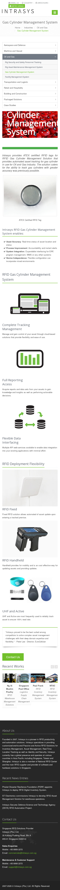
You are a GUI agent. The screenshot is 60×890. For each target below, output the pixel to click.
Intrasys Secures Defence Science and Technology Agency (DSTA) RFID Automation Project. (28, 806)
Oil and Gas (42, 27)
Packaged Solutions (13, 99)
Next (56, 666)
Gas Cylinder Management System (19, 72)
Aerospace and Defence (14, 45)
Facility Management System (17, 76)
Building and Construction (15, 93)
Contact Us (13, 657)
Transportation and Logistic (16, 82)
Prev (52, 666)
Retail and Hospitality (13, 87)
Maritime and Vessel (13, 50)
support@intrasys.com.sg (20, 866)
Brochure (43, 3)
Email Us (15, 3)
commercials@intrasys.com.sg (22, 852)
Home (17, 27)
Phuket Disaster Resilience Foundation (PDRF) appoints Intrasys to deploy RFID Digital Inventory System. (27, 788)
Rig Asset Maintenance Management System (24, 67)
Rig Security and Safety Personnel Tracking (23, 62)
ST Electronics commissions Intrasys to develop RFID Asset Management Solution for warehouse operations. (29, 797)
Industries (28, 27)
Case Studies (10, 105)
